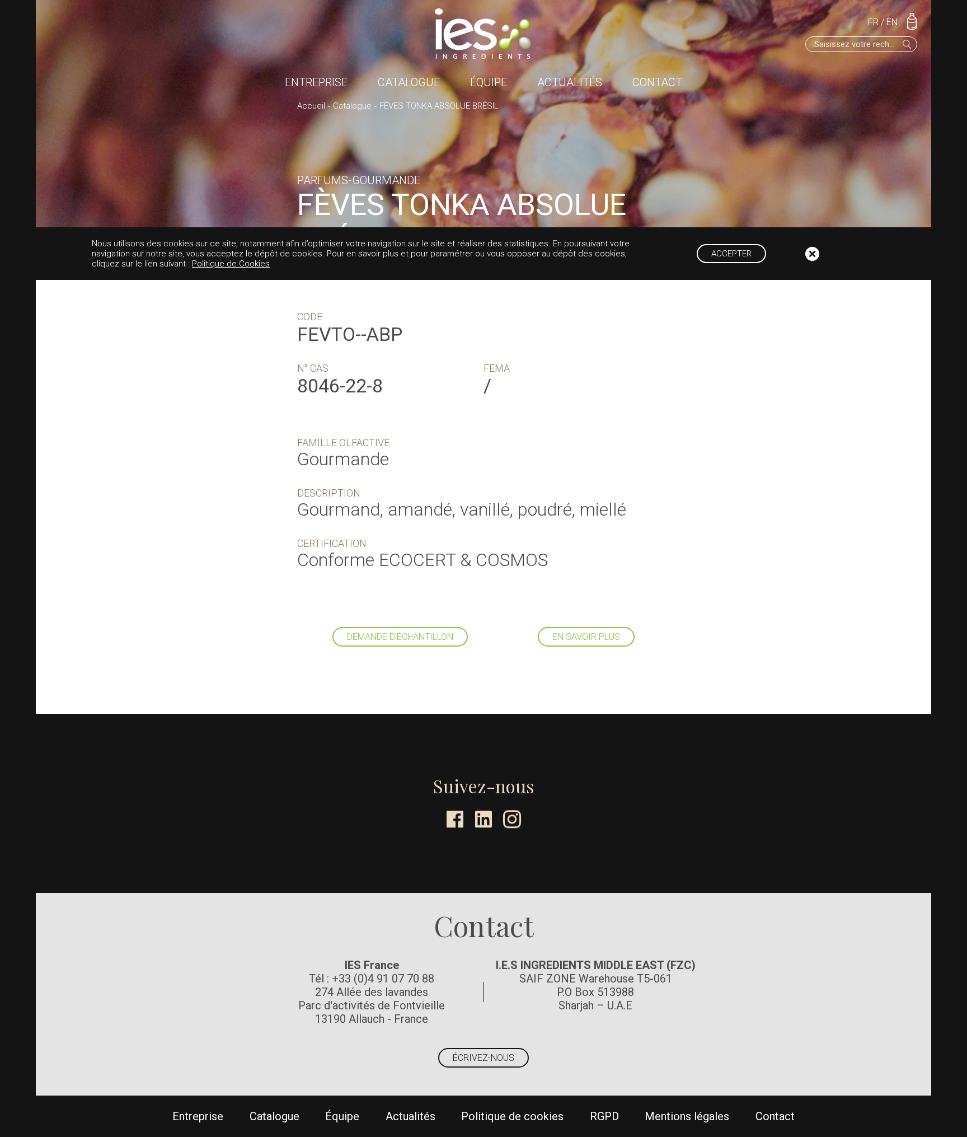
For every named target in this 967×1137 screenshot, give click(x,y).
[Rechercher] (907, 44)
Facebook (455, 819)
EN (892, 22)
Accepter (731, 254)
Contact (657, 82)
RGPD (604, 1116)
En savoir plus (586, 636)
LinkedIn (483, 819)
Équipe (488, 82)
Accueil (311, 106)
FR (873, 22)
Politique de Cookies (231, 264)
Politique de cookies (512, 1116)
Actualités (569, 82)
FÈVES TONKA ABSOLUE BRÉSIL (439, 106)
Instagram (512, 819)
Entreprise (316, 82)
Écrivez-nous (483, 1057)
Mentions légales (687, 1116)
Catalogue (409, 82)
